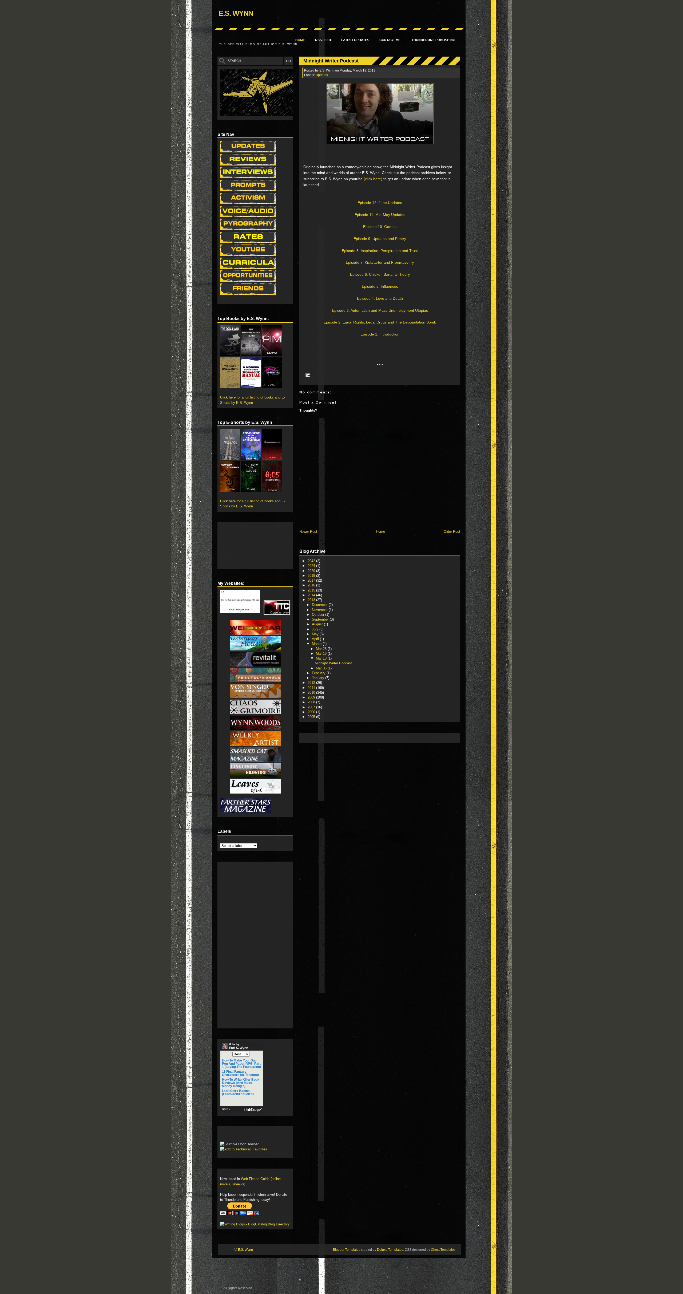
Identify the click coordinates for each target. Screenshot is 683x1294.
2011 (312, 688)
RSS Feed (323, 40)
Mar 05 (322, 668)
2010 (312, 693)
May (316, 634)
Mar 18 (322, 658)
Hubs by (238, 1046)
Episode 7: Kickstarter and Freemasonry (380, 262)
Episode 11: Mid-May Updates (380, 214)
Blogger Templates (346, 1250)
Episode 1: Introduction (379, 334)
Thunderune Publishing (433, 40)
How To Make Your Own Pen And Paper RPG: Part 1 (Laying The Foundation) (241, 1063)
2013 (312, 600)
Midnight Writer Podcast (331, 61)
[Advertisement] (399, 737)
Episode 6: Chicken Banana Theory (380, 274)
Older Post (452, 532)
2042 (312, 561)
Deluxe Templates (390, 1250)
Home (300, 40)
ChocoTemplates (443, 1250)
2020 (312, 571)
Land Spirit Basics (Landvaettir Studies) (238, 1092)
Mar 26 (322, 649)
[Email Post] (307, 375)
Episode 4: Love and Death (380, 298)
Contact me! (390, 40)
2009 (312, 697)
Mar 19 (322, 654)
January (318, 678)
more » (226, 1109)
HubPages (253, 1110)
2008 (312, 702)
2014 (312, 595)
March (317, 644)
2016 (312, 585)
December (320, 605)
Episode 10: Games (379, 226)
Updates (322, 75)
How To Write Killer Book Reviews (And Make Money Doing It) (240, 1083)
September (321, 619)
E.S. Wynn (236, 13)
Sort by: (227, 1054)
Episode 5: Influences (380, 286)
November (320, 610)
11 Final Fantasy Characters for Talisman (240, 1073)
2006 (312, 712)
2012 (312, 683)
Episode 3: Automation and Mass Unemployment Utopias (380, 310)
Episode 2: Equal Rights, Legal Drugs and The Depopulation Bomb (380, 322)
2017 (312, 580)
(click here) (373, 179)
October (318, 615)
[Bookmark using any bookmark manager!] (236, 1135)
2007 (312, 707)
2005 (312, 717)
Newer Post (308, 532)
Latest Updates (355, 40)
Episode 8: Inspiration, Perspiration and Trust (380, 250)
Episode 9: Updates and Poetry (380, 238)
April (316, 639)
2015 (312, 590)
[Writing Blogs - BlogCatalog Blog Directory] (255, 1224)
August (318, 624)
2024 (312, 566)
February (319, 673)
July (315, 629)
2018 (312, 576)
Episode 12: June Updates (380, 202)
